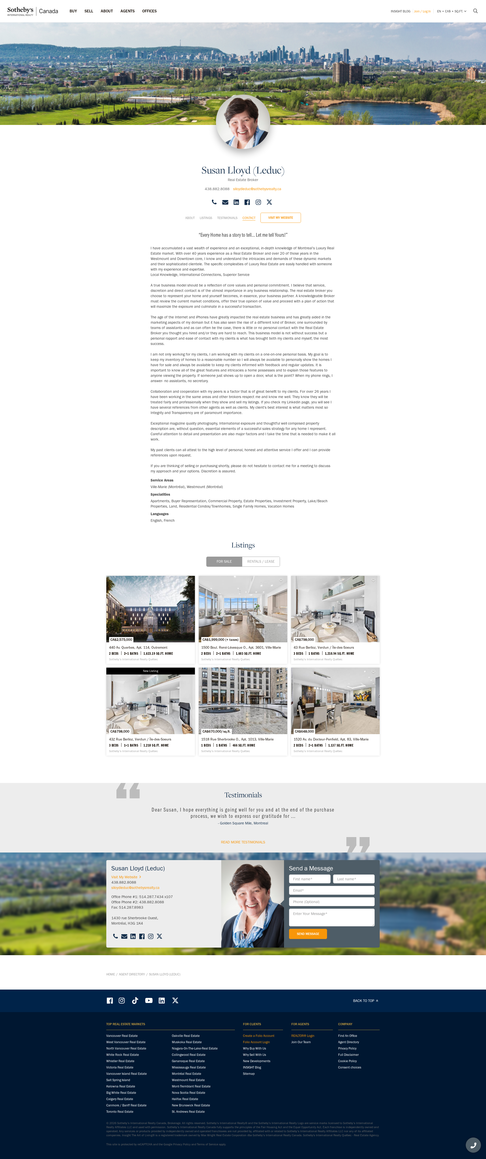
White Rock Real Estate (122, 1055)
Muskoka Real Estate (187, 1042)
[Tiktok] (135, 1000)
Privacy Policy (347, 1048)
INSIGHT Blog (400, 11)
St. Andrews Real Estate (188, 1111)
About (190, 218)
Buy (73, 11)
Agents (127, 11)
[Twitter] (175, 1000)
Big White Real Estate (121, 1093)
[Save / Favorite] (190, 580)
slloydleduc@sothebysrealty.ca (257, 189)
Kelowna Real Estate (120, 1086)
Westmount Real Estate (188, 1080)
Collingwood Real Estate (189, 1055)
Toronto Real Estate (119, 1111)
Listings (206, 218)
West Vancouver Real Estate (126, 1042)
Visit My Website (280, 218)
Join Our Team (301, 1042)
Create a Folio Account (258, 1036)
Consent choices (349, 1067)
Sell (89, 11)
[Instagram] (122, 1000)
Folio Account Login (256, 1042)
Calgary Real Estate (119, 1099)
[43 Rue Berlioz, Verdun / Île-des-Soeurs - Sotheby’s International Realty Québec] (335, 620)
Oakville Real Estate (186, 1036)
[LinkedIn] (162, 1000)
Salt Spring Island (118, 1080)
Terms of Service (207, 1144)
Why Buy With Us (254, 1048)
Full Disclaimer (348, 1055)
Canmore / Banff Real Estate (126, 1105)
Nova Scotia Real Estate (188, 1093)
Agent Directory (132, 974)
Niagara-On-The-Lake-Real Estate (195, 1048)
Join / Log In (422, 11)
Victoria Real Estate (119, 1067)
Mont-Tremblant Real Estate (191, 1086)
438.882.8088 (217, 189)
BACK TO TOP (364, 1000)
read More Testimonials (243, 842)
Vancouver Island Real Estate (126, 1074)
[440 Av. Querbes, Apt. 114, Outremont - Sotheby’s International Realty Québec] (150, 620)
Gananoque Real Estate (188, 1061)
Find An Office (347, 1036)
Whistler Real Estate (120, 1061)
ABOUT (107, 11)
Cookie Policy (347, 1061)
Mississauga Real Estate (189, 1067)
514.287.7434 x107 (156, 896)
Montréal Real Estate (186, 1074)
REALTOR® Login (302, 1036)
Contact (248, 218)
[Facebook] (110, 1000)
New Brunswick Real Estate (191, 1105)
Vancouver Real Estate (122, 1036)
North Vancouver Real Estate (126, 1048)
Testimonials (227, 218)
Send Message (308, 934)
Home (110, 974)
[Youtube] (148, 1000)
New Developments (256, 1061)
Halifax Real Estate (185, 1099)
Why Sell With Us (254, 1055)
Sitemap (249, 1074)
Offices (149, 11)
